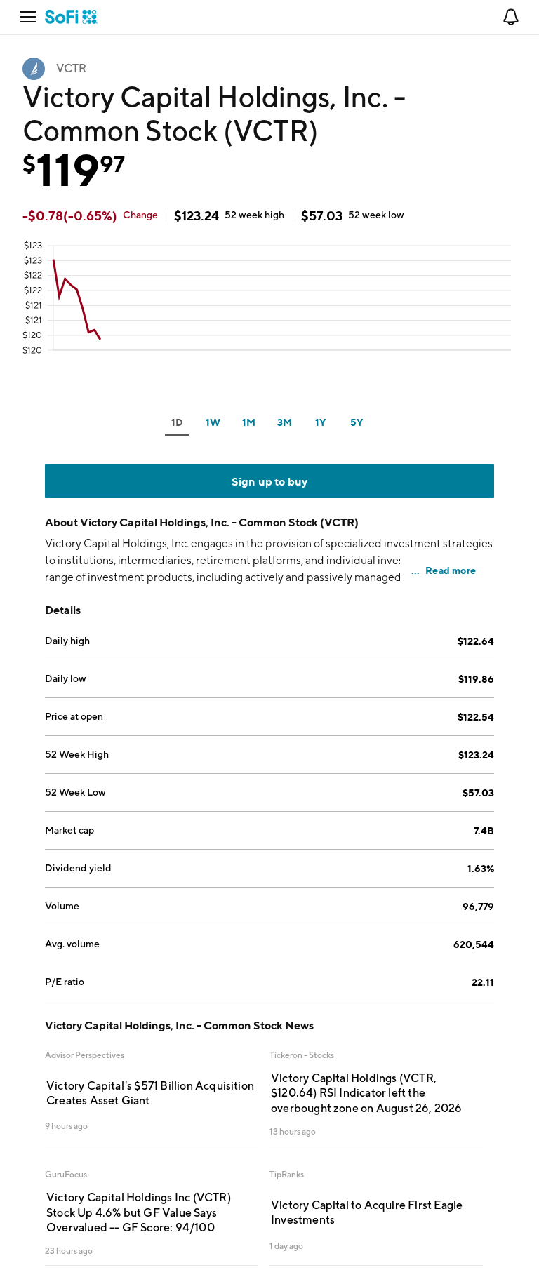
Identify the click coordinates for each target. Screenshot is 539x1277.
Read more (450, 570)
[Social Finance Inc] (71, 17)
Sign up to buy (270, 481)
